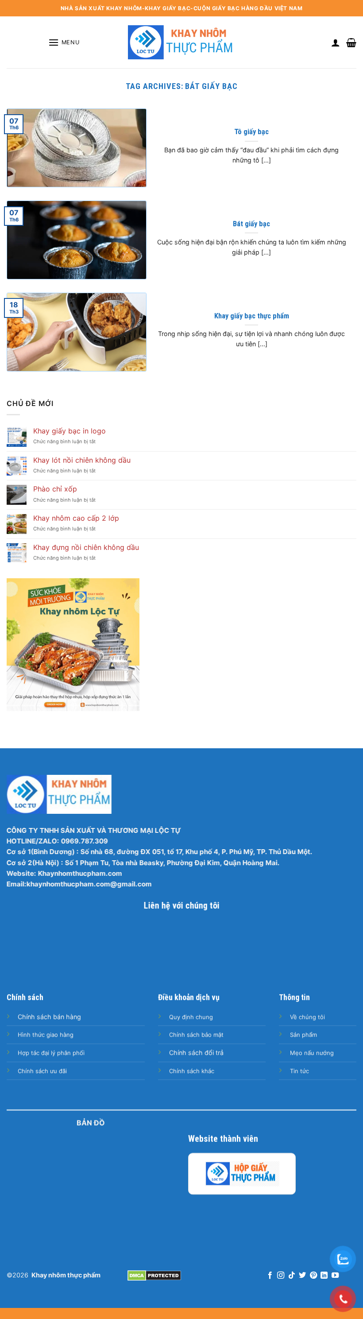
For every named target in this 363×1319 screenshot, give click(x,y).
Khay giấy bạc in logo (69, 431)
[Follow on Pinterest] (313, 1276)
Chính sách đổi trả (196, 1052)
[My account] (335, 42)
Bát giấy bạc (251, 224)
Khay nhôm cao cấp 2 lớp (76, 518)
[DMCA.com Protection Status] (154, 1275)
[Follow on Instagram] (280, 1276)
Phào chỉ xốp (55, 489)
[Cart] (351, 42)
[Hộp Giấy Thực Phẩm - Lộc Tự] (242, 1174)
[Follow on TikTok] (291, 1276)
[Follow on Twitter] (302, 1276)
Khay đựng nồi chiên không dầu (86, 547)
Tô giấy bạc (251, 132)
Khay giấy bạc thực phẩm (251, 316)
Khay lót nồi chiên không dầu (82, 460)
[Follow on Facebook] (270, 1276)
